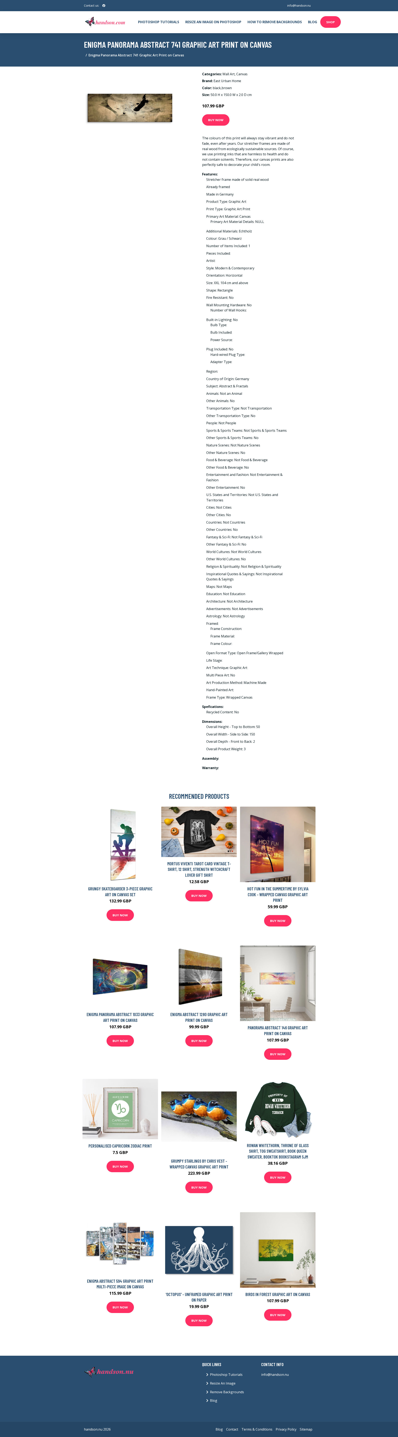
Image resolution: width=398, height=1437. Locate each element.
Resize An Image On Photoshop (213, 22)
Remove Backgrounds (227, 1392)
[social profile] (104, 6)
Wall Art (228, 74)
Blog (312, 22)
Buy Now (215, 120)
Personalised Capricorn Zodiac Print (120, 1145)
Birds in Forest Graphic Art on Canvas (277, 1294)
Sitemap (306, 1429)
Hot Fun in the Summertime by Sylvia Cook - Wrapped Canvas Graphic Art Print (277, 894)
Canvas (242, 74)
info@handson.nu (299, 5)
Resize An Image (222, 1383)
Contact (232, 1429)
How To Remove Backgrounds (275, 22)
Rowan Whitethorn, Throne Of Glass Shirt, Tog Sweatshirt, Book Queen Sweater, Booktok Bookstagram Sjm (278, 1151)
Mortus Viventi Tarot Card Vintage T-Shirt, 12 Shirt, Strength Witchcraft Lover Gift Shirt (199, 869)
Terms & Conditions (256, 1429)
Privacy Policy (286, 1429)
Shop (330, 22)
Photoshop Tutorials (158, 22)
